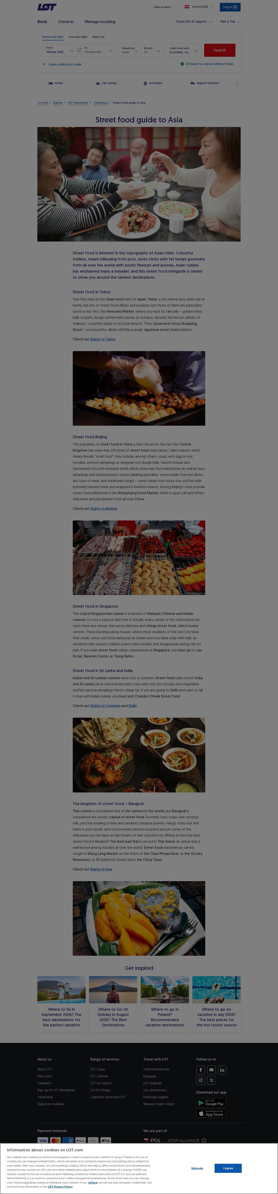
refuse (92, 1182)
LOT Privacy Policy (60, 1186)
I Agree (228, 1168)
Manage (197, 1168)
